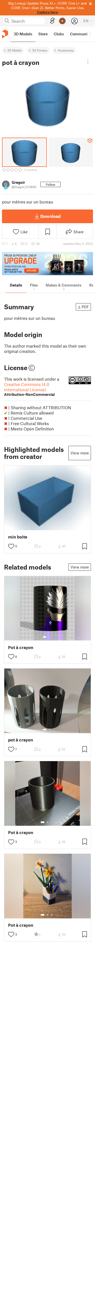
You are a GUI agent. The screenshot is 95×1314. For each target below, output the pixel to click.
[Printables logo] (5, 34)
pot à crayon (20, 739)
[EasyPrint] (52, 20)
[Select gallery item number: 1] (45, 637)
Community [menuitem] (80, 34)
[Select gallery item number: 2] (50, 637)
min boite (17, 536)
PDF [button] (85, 306)
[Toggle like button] (11, 546)
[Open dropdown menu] (88, 62)
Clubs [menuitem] (59, 34)
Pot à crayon (20, 647)
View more (79, 453)
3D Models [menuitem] (23, 34)
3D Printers (39, 50)
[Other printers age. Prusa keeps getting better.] (47, 263)
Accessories (66, 50)
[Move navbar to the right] (90, 34)
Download (50, 216)
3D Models (14, 50)
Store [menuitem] (43, 34)
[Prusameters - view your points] (62, 21)
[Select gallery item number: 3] (52, 822)
